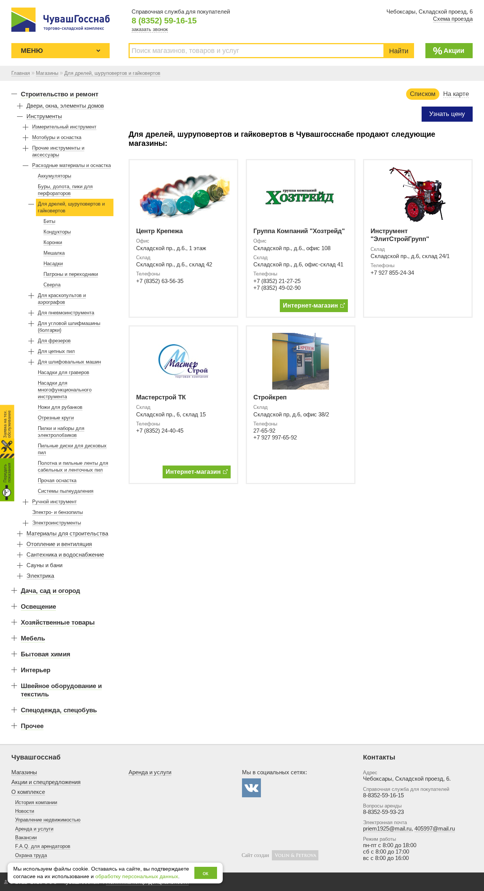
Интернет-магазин (310, 305)
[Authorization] (6, 882)
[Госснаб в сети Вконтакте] (251, 787)
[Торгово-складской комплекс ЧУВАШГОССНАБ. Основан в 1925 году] (60, 20)
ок (205, 873)
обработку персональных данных (136, 876)
